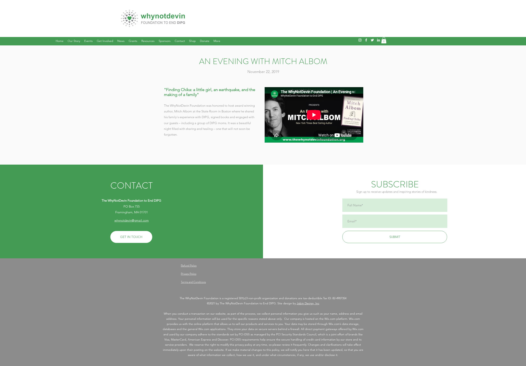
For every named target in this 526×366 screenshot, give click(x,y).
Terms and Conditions (193, 282)
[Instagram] (360, 40)
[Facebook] (366, 40)
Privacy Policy (188, 274)
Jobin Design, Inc (308, 303)
